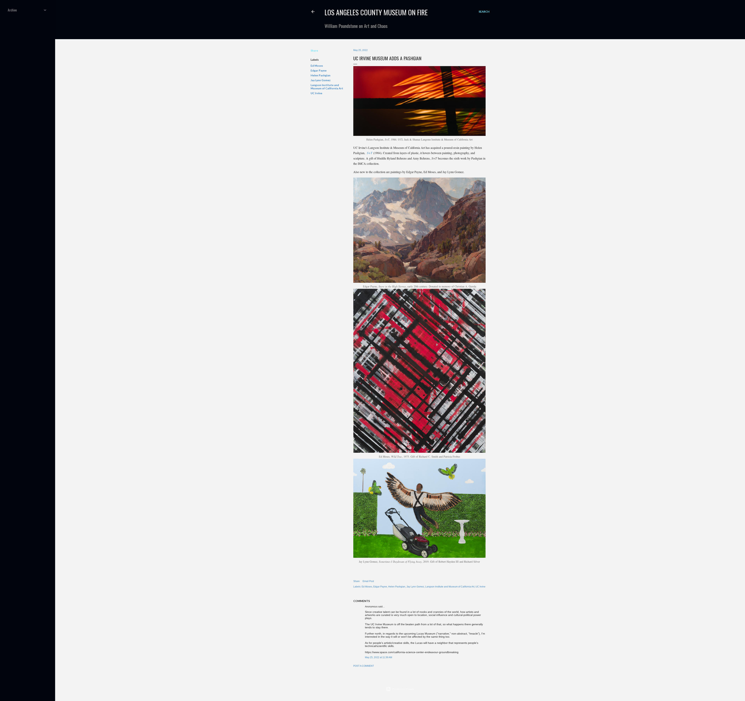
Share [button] (314, 50)
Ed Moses (317, 65)
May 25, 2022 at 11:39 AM (378, 657)
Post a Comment (363, 666)
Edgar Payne (319, 70)
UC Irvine (316, 93)
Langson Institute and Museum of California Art (327, 86)
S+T (369, 153)
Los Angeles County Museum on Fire (376, 12)
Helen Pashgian (320, 75)
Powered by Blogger (403, 688)
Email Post (368, 581)
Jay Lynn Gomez (321, 80)
